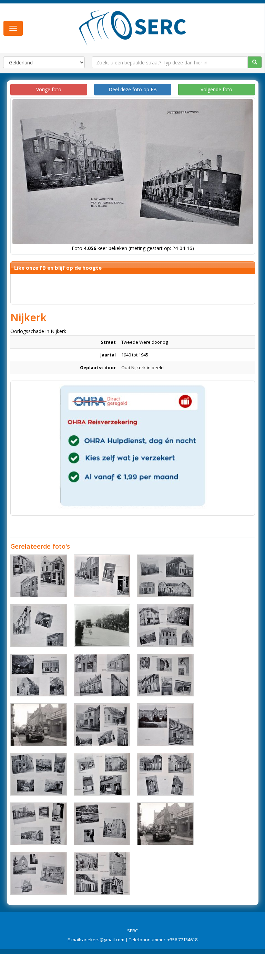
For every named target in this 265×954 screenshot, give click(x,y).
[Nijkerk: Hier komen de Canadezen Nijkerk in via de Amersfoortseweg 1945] (102, 625)
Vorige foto (48, 89)
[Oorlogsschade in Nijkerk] (38, 575)
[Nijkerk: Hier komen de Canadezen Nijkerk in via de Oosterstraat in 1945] (38, 724)
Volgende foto (216, 89)
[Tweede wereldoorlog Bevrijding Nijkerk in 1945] (165, 823)
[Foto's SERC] (132, 27)
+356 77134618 (182, 939)
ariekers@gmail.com (103, 939)
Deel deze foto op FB (133, 89)
